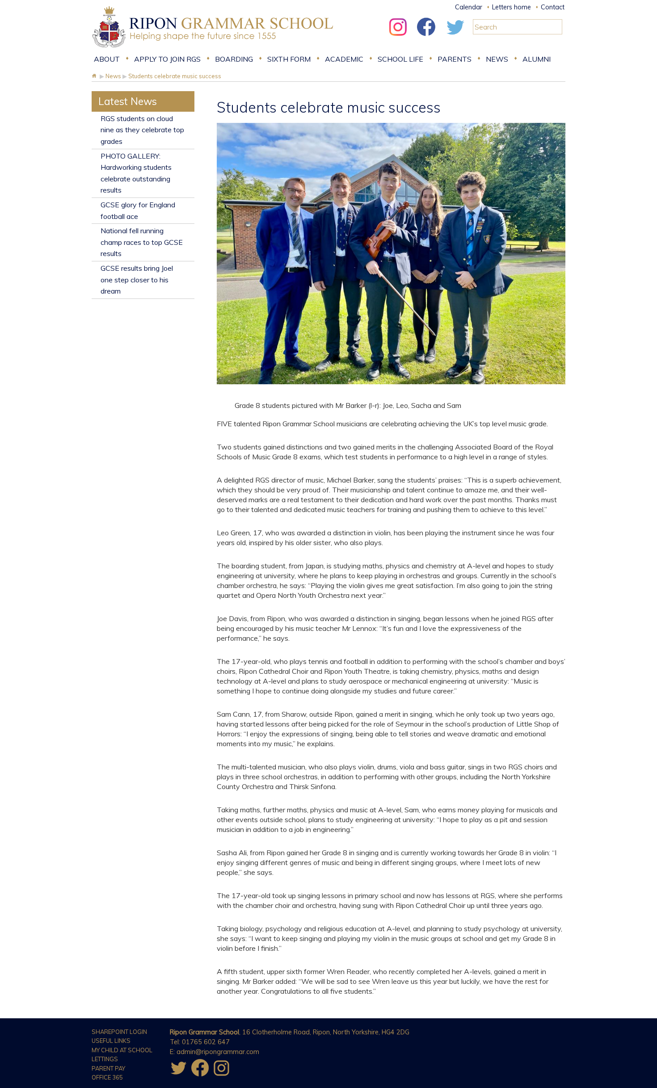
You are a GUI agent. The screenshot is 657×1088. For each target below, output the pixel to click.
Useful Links (111, 1040)
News (497, 59)
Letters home (511, 7)
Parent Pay (108, 1068)
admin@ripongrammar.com (218, 1052)
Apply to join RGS (167, 59)
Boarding (234, 59)
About (107, 59)
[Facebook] (426, 38)
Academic (344, 59)
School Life (400, 59)
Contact (552, 7)
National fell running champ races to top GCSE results (142, 242)
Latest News (127, 101)
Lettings (105, 1059)
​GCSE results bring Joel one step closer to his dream (137, 279)
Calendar (468, 7)
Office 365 (107, 1077)
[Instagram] (397, 38)
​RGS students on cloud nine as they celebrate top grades (142, 130)
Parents (455, 59)
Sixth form (289, 59)
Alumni (536, 59)
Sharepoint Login (119, 1031)
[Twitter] (455, 38)
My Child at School (122, 1050)
